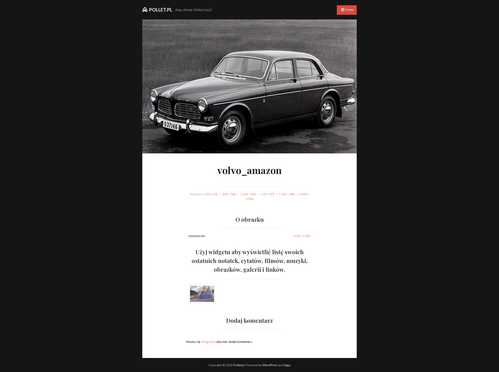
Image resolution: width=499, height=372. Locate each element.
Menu (350, 9)
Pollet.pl (160, 9)
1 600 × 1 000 (301, 236)
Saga (287, 365)
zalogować (208, 341)
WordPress (270, 365)
